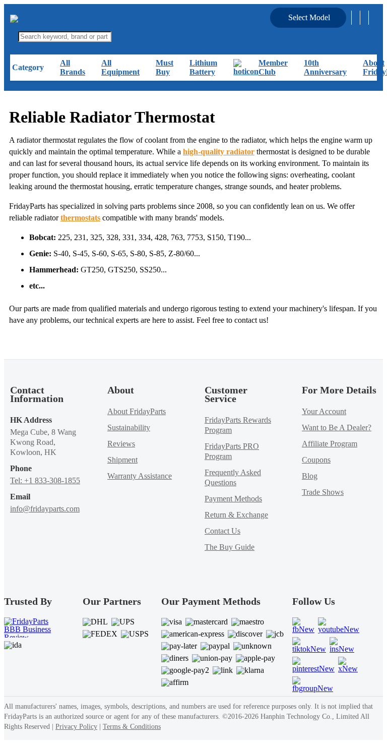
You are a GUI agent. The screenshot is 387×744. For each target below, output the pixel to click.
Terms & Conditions (132, 726)
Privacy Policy (76, 726)
